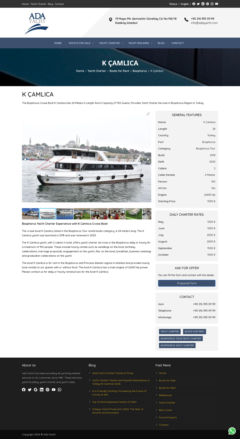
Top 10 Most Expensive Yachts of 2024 (114, 401)
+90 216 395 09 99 (204, 304)
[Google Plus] (35, 389)
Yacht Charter (38, 4)
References (165, 395)
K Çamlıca (156, 71)
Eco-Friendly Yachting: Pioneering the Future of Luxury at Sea (119, 392)
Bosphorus (140, 71)
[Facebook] (193, 4)
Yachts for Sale (79, 43)
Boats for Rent (119, 71)
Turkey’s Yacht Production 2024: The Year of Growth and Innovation (117, 411)
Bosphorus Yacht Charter (177, 345)
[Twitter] (198, 4)
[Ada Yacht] (37, 23)
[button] (148, 114)
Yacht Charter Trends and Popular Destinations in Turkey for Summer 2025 (121, 382)
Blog (50, 4)
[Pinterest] (207, 4)
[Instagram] (212, 4)
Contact (59, 4)
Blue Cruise (165, 410)
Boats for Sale (167, 380)
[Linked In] (203, 4)
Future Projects (168, 417)
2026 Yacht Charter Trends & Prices (112, 373)
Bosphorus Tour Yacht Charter (181, 338)
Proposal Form (186, 283)
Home (25, 4)
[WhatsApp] (59, 389)
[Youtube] (216, 4)
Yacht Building (138, 43)
